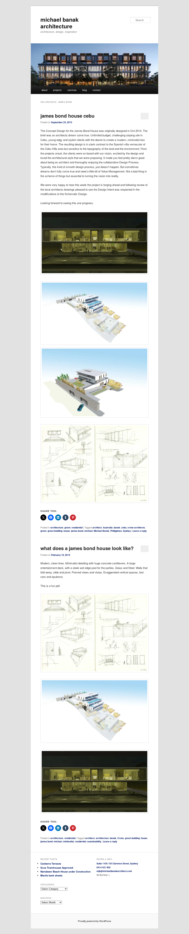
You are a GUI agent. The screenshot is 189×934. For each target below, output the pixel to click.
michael (88, 530)
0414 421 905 (104, 867)
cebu (123, 527)
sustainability (94, 841)
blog (84, 90)
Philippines (116, 530)
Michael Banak (101, 530)
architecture (56, 527)
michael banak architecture (59, 22)
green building (55, 530)
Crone (120, 838)
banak (117, 527)
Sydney (127, 530)
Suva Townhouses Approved (56, 867)
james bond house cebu (67, 115)
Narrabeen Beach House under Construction (65, 871)
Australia (108, 527)
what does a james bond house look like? (87, 548)
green (67, 527)
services (72, 90)
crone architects (136, 527)
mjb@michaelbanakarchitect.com (114, 871)
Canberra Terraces (50, 863)
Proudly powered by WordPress (94, 921)
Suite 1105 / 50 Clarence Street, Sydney (117, 863)
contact (97, 90)
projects (57, 90)
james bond (77, 530)
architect (97, 527)
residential (77, 527)
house (66, 530)
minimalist (68, 841)
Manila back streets (51, 875)
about (44, 90)
